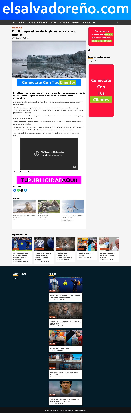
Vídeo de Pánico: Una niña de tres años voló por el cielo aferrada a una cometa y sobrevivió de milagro (72, 215)
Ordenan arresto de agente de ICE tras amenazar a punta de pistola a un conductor (43, 256)
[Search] (118, 22)
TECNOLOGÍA (86, 23)
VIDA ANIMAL (76, 23)
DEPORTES (54, 23)
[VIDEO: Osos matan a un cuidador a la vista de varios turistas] (49, 206)
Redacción (26, 38)
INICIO (14, 23)
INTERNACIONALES (42, 23)
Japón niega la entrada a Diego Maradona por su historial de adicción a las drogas (64, 400)
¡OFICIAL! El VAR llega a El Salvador (60, 348)
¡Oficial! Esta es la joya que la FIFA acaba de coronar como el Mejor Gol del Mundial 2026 (21, 256)
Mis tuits (15, 279)
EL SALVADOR (31, 23)
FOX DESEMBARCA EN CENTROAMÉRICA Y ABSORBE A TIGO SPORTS (64, 255)
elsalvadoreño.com (78, 410)
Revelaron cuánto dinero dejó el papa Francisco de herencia (107, 255)
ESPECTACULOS (64, 23)
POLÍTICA (21, 23)
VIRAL (94, 23)
